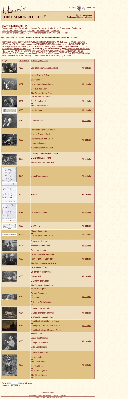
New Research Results (57, 33)
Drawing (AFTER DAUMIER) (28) (67, 53)
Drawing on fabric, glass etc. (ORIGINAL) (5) (43, 55)
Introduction (87, 15)
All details (86, 68)
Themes (31, 30)
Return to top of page (48, 392)
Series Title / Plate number (14, 30)
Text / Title (55, 30)
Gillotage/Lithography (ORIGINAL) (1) (53, 42)
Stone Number (42, 30)
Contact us (90, 7)
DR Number (24, 60)
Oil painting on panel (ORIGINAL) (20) (68, 44)
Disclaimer (37, 397)
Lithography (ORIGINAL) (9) (24, 42)
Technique (76, 28)
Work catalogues (9, 28)
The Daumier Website (75, 17)
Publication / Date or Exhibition (32, 28)
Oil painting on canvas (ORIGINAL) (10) (33, 44)
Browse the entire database (14, 33)
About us (88, 17)
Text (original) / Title (39, 60)
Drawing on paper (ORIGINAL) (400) (40, 51)
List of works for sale (37, 33)
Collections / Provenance (59, 28)
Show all (67, 55)
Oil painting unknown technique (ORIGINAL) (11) (62, 46)
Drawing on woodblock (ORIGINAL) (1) (34, 53)
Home (78, 15)
